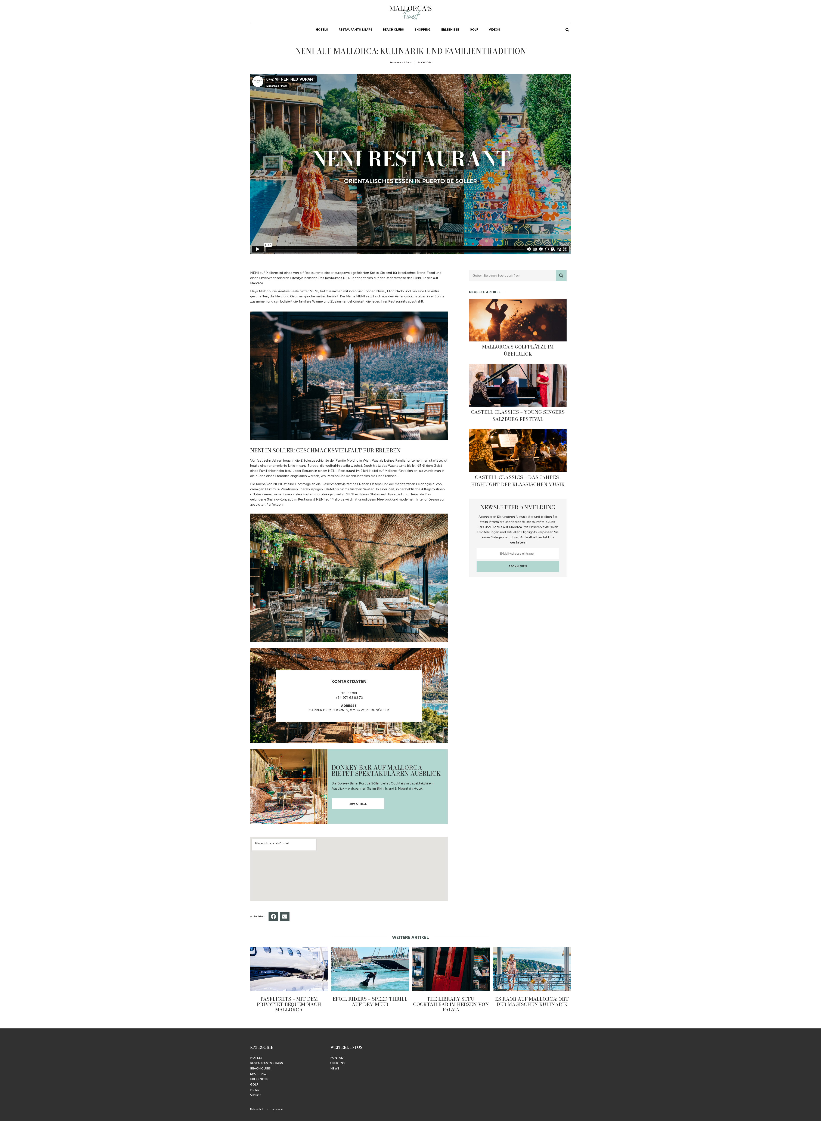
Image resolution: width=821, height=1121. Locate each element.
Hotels (322, 29)
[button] (567, 29)
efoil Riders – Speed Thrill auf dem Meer (370, 1001)
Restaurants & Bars (355, 29)
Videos (494, 29)
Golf (474, 29)
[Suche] (561, 275)
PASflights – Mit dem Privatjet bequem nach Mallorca (289, 1004)
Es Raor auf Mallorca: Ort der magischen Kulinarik (532, 1001)
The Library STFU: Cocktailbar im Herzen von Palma (451, 1004)
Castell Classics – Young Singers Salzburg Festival (518, 415)
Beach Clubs (393, 29)
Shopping (423, 29)
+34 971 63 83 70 (349, 698)
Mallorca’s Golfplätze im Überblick (518, 350)
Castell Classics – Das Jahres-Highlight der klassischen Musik (518, 481)
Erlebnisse (450, 29)
